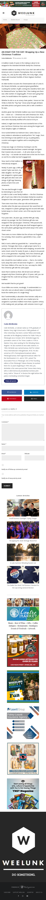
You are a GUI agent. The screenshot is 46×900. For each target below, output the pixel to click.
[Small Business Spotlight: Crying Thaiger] (23, 508)
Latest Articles (23, 496)
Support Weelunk (19, 892)
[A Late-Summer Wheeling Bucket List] (23, 553)
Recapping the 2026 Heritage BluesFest (23, 541)
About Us (39, 892)
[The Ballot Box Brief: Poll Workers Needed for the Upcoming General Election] (23, 575)
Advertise (30, 892)
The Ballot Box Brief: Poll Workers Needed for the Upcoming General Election (23, 586)
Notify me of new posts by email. (11, 478)
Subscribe (7, 892)
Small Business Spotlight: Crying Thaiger (23, 518)
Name (4, 444)
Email (4, 454)
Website (27, 454)
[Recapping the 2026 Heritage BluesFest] (23, 530)
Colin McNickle (7, 58)
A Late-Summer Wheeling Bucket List (23, 563)
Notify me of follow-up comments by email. (15, 469)
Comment (5, 422)
